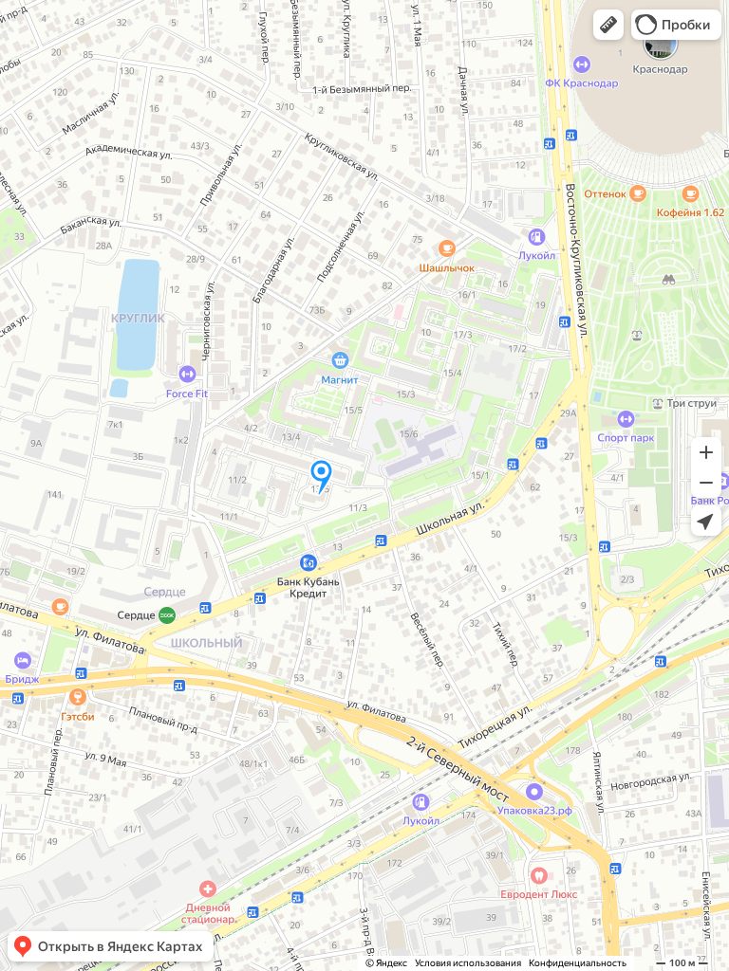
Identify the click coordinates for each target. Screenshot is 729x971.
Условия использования (468, 963)
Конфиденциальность (577, 963)
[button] (608, 24)
